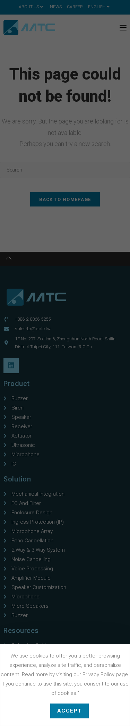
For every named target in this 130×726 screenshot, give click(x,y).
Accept (69, 711)
